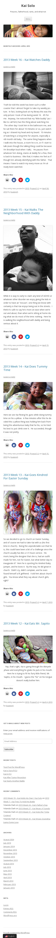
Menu (28, 19)
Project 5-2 (34, 188)
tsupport (14, 192)
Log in (5, 905)
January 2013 (9, 888)
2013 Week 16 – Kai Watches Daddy (26, 60)
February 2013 (9, 884)
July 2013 (7, 867)
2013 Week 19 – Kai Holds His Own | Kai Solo (22, 798)
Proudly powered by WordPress (16, 933)
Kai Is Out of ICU (10, 770)
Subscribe (8, 749)
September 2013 (10, 860)
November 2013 (10, 853)
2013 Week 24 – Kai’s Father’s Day (33, 805)
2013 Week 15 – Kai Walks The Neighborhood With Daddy (23, 211)
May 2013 (7, 874)
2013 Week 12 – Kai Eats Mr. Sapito (26, 623)
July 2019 (7, 843)
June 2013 (7, 870)
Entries (8, 908)
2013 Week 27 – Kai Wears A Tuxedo (34, 808)
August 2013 (8, 863)
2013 (27, 188)
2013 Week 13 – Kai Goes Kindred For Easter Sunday (25, 476)
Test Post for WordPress (14, 767)
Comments (10, 912)
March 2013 (8, 881)
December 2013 (10, 850)
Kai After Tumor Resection (14, 777)
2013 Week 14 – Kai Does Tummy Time (25, 368)
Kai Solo (28, 5)
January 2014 (9, 846)
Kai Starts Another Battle (14, 781)
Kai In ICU (7, 774)
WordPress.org (10, 915)
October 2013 (9, 856)
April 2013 (7, 877)
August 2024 (8, 839)
